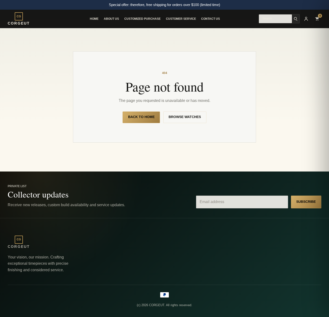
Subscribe (306, 202)
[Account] (306, 18)
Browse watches (185, 117)
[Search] (295, 18)
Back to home (141, 117)
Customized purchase (142, 18)
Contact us (210, 18)
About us (111, 18)
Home (94, 18)
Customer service (181, 18)
